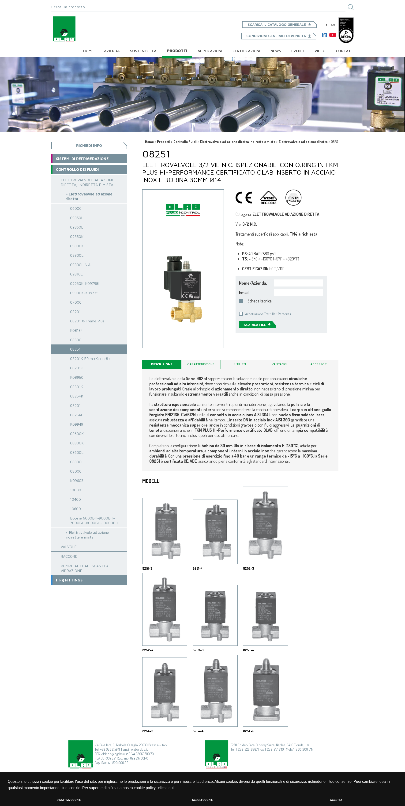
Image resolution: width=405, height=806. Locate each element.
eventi (297, 51)
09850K (76, 236)
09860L (76, 227)
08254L (76, 415)
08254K (76, 396)
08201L (76, 405)
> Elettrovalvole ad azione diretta (88, 196)
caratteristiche (200, 364)
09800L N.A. (80, 265)
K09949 (76, 424)
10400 (75, 499)
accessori (318, 364)
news (275, 51)
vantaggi (279, 364)
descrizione (161, 364)
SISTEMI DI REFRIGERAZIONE (82, 159)
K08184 (76, 330)
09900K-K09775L (85, 293)
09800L (76, 255)
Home (88, 51)
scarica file (255, 325)
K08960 (76, 377)
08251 (75, 349)
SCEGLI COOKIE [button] (202, 799)
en (333, 24)
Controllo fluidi (185, 141)
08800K (77, 443)
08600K (77, 434)
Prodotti (177, 51)
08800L (76, 462)
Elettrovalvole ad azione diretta (303, 141)
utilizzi (240, 364)
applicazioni (210, 51)
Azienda (112, 51)
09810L (76, 274)
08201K (76, 368)
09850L (76, 218)
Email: (244, 292)
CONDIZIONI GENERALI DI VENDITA (276, 36)
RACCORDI (70, 556)
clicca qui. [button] (166, 788)
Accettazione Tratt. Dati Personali (268, 314)
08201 (75, 311)
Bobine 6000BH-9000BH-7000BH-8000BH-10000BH (94, 520)
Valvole (69, 547)
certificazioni (246, 51)
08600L (76, 452)
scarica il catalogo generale (277, 25)
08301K (76, 387)
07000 (76, 302)
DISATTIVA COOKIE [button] (69, 799)
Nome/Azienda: (253, 283)
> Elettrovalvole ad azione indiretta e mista (87, 534)
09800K (77, 246)
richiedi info (89, 145)
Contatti (345, 51)
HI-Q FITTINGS (69, 580)
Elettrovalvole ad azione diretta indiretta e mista (237, 141)
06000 (76, 208)
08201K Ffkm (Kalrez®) (90, 358)
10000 (75, 490)
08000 (76, 471)
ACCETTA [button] (336, 799)
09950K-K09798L (85, 283)
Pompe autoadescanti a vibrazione (85, 568)
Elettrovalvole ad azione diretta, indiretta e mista (87, 182)
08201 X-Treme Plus (87, 321)
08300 (75, 340)
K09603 (76, 480)
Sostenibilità (143, 51)
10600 (75, 509)
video (320, 51)
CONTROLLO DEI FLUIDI (77, 169)
